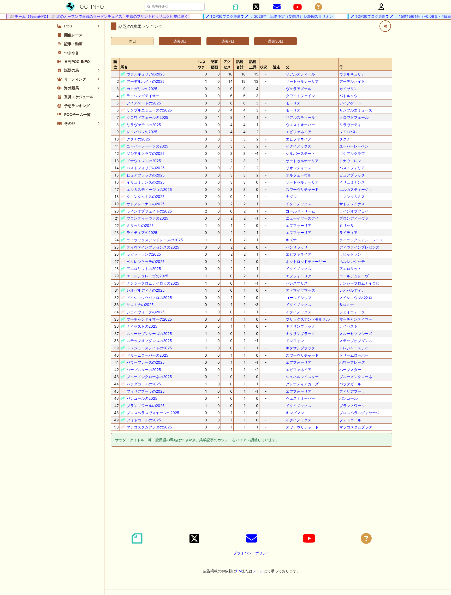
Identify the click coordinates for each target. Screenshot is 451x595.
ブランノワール (352, 405)
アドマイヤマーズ (300, 290)
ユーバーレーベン (354, 146)
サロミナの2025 (140, 304)
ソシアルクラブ (352, 153)
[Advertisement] (251, 490)
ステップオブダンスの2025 (149, 340)
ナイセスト (348, 326)
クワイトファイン (300, 95)
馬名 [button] (124, 67)
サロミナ (346, 304)
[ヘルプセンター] (318, 7)
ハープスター (350, 369)
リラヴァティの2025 (144, 124)
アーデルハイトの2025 (146, 81)
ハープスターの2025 (144, 369)
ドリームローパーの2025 (147, 355)
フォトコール (350, 420)
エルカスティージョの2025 (149, 189)
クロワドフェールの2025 (147, 117)
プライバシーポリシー (251, 553)
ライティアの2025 (142, 232)
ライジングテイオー (143, 95)
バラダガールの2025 (144, 384)
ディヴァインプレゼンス (359, 247)
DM (239, 571)
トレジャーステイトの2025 (149, 348)
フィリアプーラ (352, 391)
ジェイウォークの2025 (146, 312)
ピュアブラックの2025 (146, 175)
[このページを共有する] (385, 26)
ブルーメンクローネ (355, 376)
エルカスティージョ (355, 189)
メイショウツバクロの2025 (149, 297)
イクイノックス (298, 146)
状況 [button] (263, 67)
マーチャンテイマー (355, 319)
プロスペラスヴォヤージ (359, 412)
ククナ (344, 139)
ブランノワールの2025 (146, 405)
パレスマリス (297, 283)
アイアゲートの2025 (144, 103)
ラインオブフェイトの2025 (149, 211)
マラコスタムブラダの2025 (149, 427)
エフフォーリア (298, 225)
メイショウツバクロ (355, 297)
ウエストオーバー (300, 124)
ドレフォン (295, 340)
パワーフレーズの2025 (146, 362)
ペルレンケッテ (352, 261)
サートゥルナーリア (302, 81)
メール (258, 571)
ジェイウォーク (352, 312)
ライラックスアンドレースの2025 (155, 240)
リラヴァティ (350, 124)
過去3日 (180, 41)
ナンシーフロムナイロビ (359, 283)
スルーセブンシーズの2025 (149, 333)
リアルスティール (300, 74)
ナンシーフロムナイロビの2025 (153, 283)
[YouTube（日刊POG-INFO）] (297, 7)
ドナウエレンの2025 (144, 160)
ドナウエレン (350, 160)
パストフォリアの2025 (146, 168)
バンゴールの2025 (142, 398)
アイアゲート (350, 103)
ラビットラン (350, 254)
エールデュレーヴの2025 (147, 276)
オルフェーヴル (298, 175)
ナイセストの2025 (142, 326)
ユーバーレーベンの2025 (147, 146)
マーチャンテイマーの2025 (149, 319)
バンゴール (348, 398)
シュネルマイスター (302, 376)
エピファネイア (298, 131)
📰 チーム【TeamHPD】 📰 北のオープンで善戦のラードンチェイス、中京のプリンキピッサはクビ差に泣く (92, 16)
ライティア (348, 232)
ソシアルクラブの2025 (146, 153)
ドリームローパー (354, 355)
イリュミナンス (352, 182)
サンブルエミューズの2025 (149, 110)
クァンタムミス (352, 196)
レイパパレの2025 (142, 131)
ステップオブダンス (355, 340)
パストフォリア (352, 168)
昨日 (132, 41)
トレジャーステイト (355, 348)
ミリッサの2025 (140, 225)
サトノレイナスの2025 (146, 204)
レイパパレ (348, 131)
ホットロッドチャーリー (306, 261)
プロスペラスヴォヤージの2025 (153, 412)
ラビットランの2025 (144, 254)
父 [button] (287, 67)
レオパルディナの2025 (146, 290)
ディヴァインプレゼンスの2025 (153, 247)
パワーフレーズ (352, 362)
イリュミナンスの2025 (146, 182)
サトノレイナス (352, 204)
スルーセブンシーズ (355, 333)
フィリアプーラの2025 (146, 391)
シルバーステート (300, 153)
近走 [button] (276, 67)
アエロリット (350, 268)
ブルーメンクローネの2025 (149, 376)
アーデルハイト (352, 81)
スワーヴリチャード (302, 189)
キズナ (291, 240)
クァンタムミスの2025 (146, 196)
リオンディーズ (298, 168)
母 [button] (341, 67)
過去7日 (227, 41)
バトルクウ (348, 95)
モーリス (293, 103)
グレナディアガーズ (302, 384)
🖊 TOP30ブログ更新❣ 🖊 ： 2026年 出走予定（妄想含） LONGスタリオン (263, 16)
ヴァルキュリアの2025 (146, 74)
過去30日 (275, 41)
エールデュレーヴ (354, 276)
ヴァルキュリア (352, 74)
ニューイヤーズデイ (302, 218)
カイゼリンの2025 (142, 88)
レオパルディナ (352, 290)
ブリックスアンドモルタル (308, 319)
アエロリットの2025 (144, 268)
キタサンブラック (300, 326)
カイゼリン (348, 88)
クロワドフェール (354, 117)
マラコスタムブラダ (355, 427)
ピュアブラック (352, 175)
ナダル (291, 196)
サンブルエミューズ (355, 110)
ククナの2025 (138, 139)
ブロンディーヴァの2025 (147, 218)
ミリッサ (346, 225)
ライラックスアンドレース (361, 240)
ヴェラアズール (298, 88)
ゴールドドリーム (300, 211)
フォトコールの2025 (144, 420)
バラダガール (350, 384)
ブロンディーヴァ (354, 218)
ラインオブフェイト (355, 211)
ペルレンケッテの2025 (146, 261)
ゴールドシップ (298, 297)
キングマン (295, 412)
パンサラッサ (297, 247)
